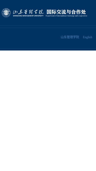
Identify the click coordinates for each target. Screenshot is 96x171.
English (87, 37)
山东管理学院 (70, 37)
